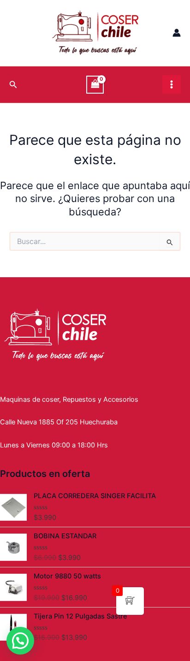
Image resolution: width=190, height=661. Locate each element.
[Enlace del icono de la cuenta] (176, 33)
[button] (20, 641)
